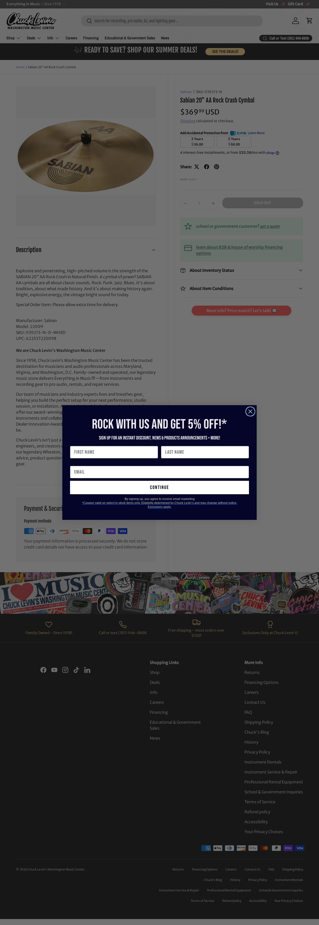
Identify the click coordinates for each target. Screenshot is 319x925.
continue (159, 487)
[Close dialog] (250, 411)
